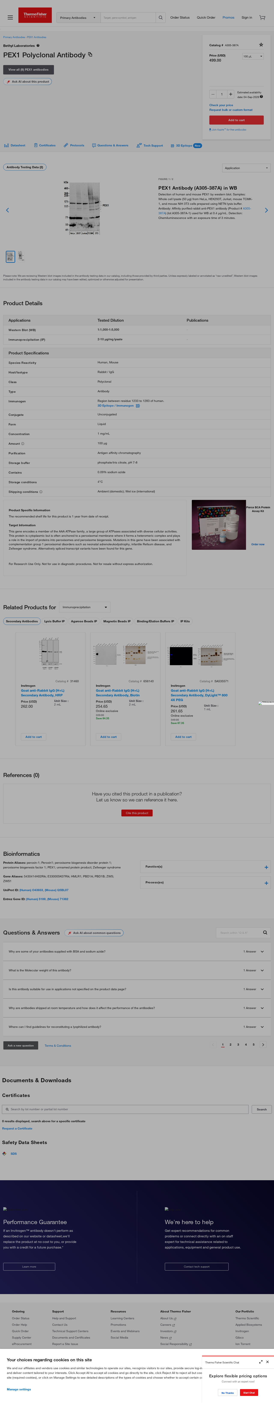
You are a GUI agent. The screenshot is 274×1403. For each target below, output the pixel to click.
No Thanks (228, 1392)
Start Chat (249, 1392)
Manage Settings (19, 1389)
